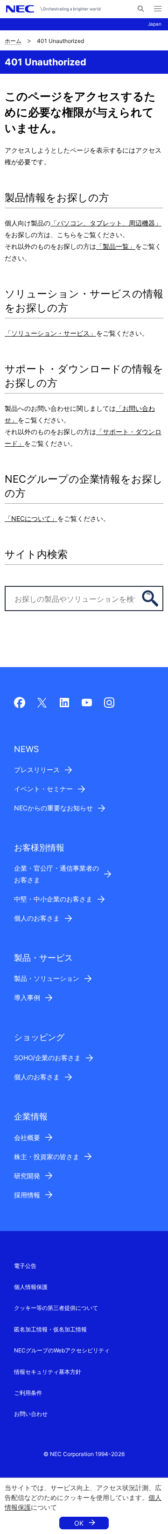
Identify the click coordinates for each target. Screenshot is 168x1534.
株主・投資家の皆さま (46, 1157)
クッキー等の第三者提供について (56, 1307)
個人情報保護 (31, 1286)
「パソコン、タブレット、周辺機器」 (105, 223)
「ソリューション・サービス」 (50, 333)
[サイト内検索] (141, 9)
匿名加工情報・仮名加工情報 (50, 1329)
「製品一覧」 (115, 246)
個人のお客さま (37, 918)
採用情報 (27, 1195)
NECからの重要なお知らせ (53, 808)
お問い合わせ (31, 1413)
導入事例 (27, 997)
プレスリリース (37, 770)
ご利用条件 (28, 1392)
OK (79, 1523)
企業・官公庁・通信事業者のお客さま (56, 874)
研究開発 (27, 1176)
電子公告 (25, 1265)
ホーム (13, 40)
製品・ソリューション (46, 978)
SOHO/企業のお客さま (47, 1058)
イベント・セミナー (43, 789)
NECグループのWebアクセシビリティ (62, 1350)
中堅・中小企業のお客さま (53, 899)
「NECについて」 (31, 518)
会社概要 (27, 1137)
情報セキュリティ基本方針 (47, 1371)
